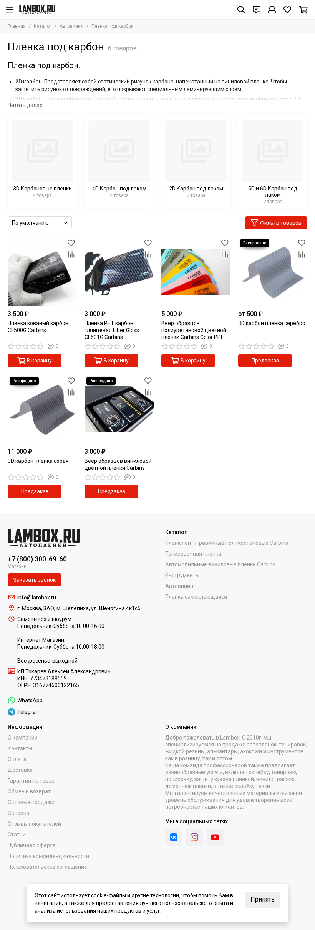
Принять (262, 899)
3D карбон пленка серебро (271, 323)
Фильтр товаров (281, 223)
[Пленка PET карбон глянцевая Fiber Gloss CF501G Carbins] (119, 271)
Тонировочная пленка (193, 554)
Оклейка (18, 813)
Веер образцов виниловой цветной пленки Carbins (118, 464)
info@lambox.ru (36, 597)
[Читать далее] (25, 105)
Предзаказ (265, 360)
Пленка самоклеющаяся (196, 597)
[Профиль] (272, 9)
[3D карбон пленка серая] (42, 409)
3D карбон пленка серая (38, 461)
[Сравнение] (71, 254)
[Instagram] (194, 837)
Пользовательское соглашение (47, 867)
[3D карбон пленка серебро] (272, 271)
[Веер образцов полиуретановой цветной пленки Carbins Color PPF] (195, 271)
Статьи (17, 834)
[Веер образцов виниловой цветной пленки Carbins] (119, 409)
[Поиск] (241, 9)
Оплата (17, 759)
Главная (17, 26)
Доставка (20, 770)
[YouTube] (215, 837)
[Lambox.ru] (37, 9)
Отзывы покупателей (34, 824)
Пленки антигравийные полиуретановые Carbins (226, 543)
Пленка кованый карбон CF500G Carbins (38, 326)
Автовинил (71, 26)
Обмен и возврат (29, 791)
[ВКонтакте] (173, 837)
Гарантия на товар (31, 781)
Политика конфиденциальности (48, 856)
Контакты (20, 748)
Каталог (42, 26)
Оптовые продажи (31, 802)
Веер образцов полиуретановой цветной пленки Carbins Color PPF (193, 330)
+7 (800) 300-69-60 (37, 559)
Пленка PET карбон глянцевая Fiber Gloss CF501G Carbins (112, 330)
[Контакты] (256, 9)
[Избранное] (71, 243)
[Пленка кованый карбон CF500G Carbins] (42, 271)
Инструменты (182, 575)
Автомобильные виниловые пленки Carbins (220, 564)
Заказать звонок (34, 580)
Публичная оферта (31, 845)
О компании (23, 738)
